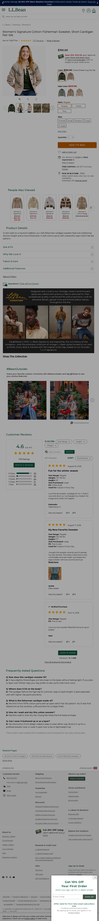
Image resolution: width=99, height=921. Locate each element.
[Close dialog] (94, 877)
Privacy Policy (74, 913)
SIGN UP (89, 897)
